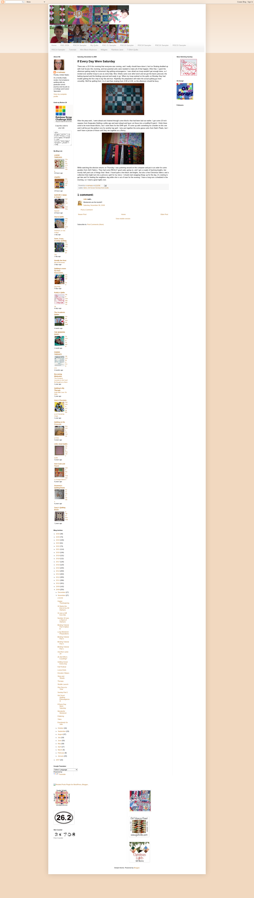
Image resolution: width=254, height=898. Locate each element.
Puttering (61, 716)
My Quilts (94, 45)
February (61, 753)
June (60, 741)
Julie (85, 199)
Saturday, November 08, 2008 (94, 205)
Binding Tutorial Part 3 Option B (63, 627)
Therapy (61, 681)
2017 (58, 562)
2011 (58, 580)
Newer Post (82, 214)
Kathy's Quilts (59, 292)
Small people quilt (66, 320)
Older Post (164, 214)
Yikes (60, 719)
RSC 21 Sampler (109, 45)
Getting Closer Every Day (63, 663)
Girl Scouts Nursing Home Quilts (98, 188)
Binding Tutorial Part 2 (63, 643)
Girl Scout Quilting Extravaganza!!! (63, 698)
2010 (58, 583)
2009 (58, 586)
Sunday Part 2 (63, 692)
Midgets (104, 50)
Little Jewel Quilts (60, 444)
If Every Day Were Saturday (62, 706)
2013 (58, 574)
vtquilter (57, 177)
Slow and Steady (61, 677)
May (59, 744)
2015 (58, 568)
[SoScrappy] (63, 122)
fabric (85, 188)
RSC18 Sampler (144, 45)
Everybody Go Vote (63, 723)
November (62, 595)
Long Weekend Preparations (63, 633)
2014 (58, 571)
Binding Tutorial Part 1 (63, 648)
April (60, 747)
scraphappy (60, 72)
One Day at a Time (62, 688)
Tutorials (72, 50)
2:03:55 (60, 598)
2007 (58, 760)
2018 (58, 559)
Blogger (136, 868)
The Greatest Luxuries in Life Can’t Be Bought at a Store (61, 380)
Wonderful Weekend (62, 712)
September (62, 731)
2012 (58, 577)
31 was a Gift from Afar (62, 614)
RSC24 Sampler (80, 45)
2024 (58, 540)
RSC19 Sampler (127, 45)
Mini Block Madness (88, 50)
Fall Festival (62, 667)
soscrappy (72, 12)
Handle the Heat (60, 260)
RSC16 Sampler (162, 45)
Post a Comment (87, 210)
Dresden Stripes (63, 673)
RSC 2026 (64, 45)
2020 (58, 552)
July (59, 737)
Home (53, 45)
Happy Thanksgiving (63, 602)
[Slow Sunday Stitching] (188, 75)
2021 (58, 549)
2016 (58, 565)
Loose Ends (62, 670)
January (61, 756)
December (62, 592)
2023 (58, 543)
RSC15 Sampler (179, 45)
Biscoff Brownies (59, 262)
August (60, 734)
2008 (58, 590)
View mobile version (123, 219)
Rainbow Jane (117, 50)
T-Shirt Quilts (132, 50)
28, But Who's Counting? (62, 658)
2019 (58, 555)
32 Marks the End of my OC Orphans (63, 608)
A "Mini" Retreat (66, 515)
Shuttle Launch (63, 684)
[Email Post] (105, 185)
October (61, 728)
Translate (62, 774)
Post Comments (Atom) (95, 224)
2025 (58, 537)
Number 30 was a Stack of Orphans (63, 620)
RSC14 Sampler (58, 50)
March (60, 750)
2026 (58, 534)
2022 (58, 546)
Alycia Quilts (59, 217)
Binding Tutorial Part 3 (63, 638)
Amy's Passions (60, 400)
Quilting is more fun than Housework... (60, 271)
